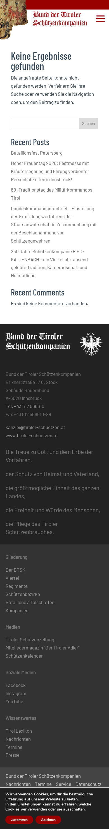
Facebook (16, 685)
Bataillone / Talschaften (30, 602)
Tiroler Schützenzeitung (30, 639)
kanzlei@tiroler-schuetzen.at (35, 427)
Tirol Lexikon (19, 730)
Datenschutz (88, 784)
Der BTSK (15, 569)
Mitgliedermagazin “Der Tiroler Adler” (43, 647)
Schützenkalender (24, 655)
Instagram (16, 693)
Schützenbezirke (23, 594)
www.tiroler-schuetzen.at (32, 435)
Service (63, 784)
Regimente (17, 586)
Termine (14, 747)
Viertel (12, 578)
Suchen (88, 123)
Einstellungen (29, 804)
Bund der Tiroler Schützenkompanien (43, 776)
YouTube (14, 701)
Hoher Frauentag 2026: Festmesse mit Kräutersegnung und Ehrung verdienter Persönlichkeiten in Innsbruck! (50, 171)
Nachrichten (18, 739)
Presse (13, 755)
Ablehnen (48, 820)
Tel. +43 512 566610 (25, 406)
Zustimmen (19, 820)
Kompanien (17, 610)
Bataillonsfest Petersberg (37, 152)
